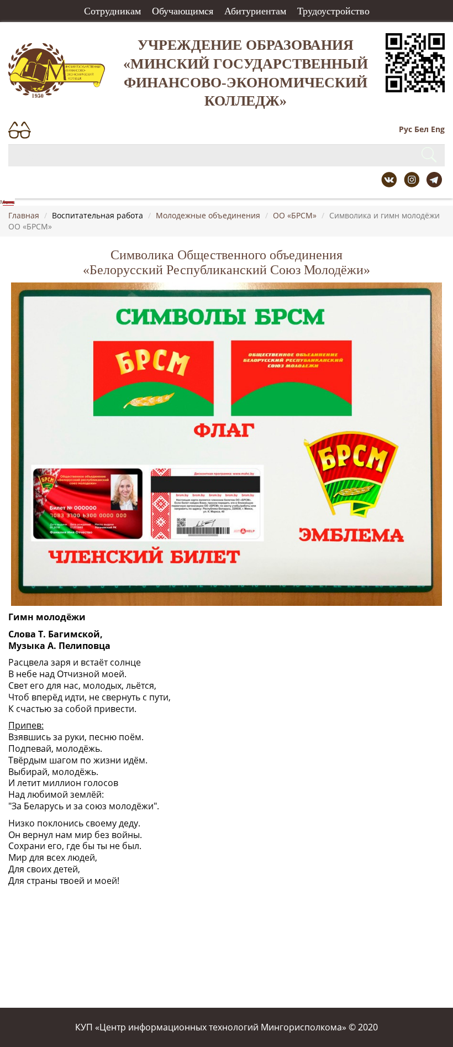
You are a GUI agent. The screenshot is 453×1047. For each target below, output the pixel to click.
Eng (438, 129)
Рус (405, 129)
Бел (421, 129)
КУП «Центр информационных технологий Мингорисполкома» (210, 1027)
